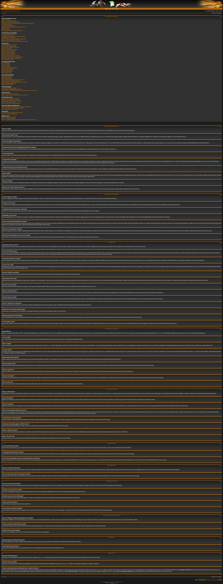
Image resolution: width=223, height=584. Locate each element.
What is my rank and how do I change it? (11, 40)
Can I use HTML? (6, 64)
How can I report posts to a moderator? (11, 55)
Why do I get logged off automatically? (11, 22)
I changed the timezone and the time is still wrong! (13, 36)
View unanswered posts (6, 10)
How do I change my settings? (9, 34)
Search (113, 8)
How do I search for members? (9, 102)
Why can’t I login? (6, 19)
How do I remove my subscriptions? (10, 109)
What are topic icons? (7, 72)
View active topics (16, 10)
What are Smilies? (6, 65)
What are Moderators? (7, 77)
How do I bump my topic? (8, 59)
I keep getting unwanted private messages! (12, 89)
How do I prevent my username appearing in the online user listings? (18, 23)
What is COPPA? (5, 28)
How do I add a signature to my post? (10, 47)
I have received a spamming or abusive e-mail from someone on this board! (19, 90)
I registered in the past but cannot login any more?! (13, 27)
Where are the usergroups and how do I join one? (13, 79)
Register (106, 8)
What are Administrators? (7, 76)
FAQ (110, 8)
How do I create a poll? (7, 48)
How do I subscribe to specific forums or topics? (13, 108)
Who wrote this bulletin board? (9, 117)
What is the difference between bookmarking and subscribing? (16, 106)
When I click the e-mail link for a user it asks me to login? (15, 41)
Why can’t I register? (6, 29)
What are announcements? (8, 69)
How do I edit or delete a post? (9, 46)
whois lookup (98, 569)
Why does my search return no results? (11, 99)
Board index (3, 13)
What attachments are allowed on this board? (12, 112)
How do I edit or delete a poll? (9, 51)
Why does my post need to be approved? (11, 58)
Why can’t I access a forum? (8, 52)
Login (117, 8)
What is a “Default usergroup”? (9, 83)
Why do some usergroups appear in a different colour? (14, 82)
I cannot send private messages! (9, 88)
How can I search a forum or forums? (10, 98)
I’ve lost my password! (7, 24)
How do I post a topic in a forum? (9, 44)
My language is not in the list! (8, 37)
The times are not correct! (8, 35)
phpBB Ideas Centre (64, 563)
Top (2, 132)
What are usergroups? (7, 78)
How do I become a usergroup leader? (11, 81)
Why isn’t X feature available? (9, 118)
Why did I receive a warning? (8, 54)
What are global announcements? (10, 67)
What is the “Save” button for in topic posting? (12, 57)
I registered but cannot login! (8, 25)
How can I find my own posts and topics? (11, 103)
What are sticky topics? (7, 70)
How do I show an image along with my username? (14, 39)
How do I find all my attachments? (9, 113)
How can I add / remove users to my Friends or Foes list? (15, 95)
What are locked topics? (7, 71)
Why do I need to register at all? (9, 21)
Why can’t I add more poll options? (10, 49)
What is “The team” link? (7, 84)
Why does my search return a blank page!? (12, 101)
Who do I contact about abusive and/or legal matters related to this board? (19, 119)
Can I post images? (6, 66)
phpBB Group (40, 557)
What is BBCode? (6, 63)
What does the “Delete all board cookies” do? (12, 30)
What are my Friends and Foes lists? (10, 93)
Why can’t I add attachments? (8, 53)
